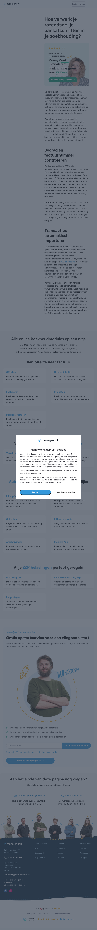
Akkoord (35, 492)
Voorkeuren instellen (66, 492)
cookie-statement (35, 480)
